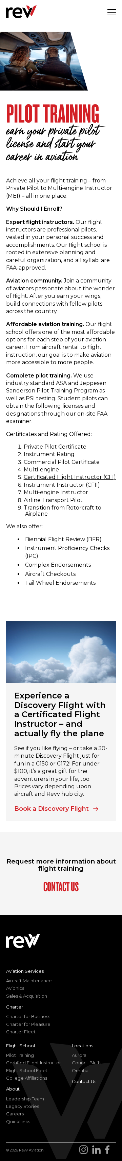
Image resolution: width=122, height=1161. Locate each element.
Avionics (15, 988)
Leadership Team (25, 1098)
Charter (14, 1007)
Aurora (79, 1055)
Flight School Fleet (26, 1070)
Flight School (20, 1045)
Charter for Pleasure (28, 1024)
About (13, 1089)
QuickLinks (18, 1121)
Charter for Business (28, 1016)
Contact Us (61, 886)
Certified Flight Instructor (33, 1062)
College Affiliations (26, 1078)
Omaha (80, 1070)
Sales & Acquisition (26, 996)
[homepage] (21, 11)
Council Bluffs (86, 1062)
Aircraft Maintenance (29, 980)
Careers (15, 1113)
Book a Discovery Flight (52, 807)
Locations (82, 1045)
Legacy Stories (22, 1106)
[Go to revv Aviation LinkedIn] (97, 1150)
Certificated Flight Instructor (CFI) (70, 477)
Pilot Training (20, 1055)
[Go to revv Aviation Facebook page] (109, 1150)
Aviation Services (25, 971)
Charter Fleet (21, 1031)
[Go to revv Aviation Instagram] (85, 1150)
